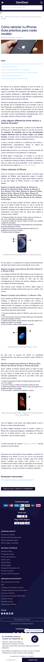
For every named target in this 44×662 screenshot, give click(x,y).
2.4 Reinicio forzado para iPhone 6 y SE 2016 (14, 78)
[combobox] (22, 7)
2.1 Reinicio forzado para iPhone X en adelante (15, 70)
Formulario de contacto (22, 619)
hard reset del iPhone (28, 165)
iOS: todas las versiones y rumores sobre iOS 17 (17, 480)
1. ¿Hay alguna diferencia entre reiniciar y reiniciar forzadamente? (21, 64)
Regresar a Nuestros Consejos (11, 37)
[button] (22, 13)
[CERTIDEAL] (22, 2)
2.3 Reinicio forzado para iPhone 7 (11, 75)
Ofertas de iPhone (30, 444)
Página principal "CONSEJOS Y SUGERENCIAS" (18, 489)
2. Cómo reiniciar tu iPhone (9, 67)
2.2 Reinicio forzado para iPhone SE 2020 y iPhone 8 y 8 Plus (19, 72)
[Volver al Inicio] (1, 16)
